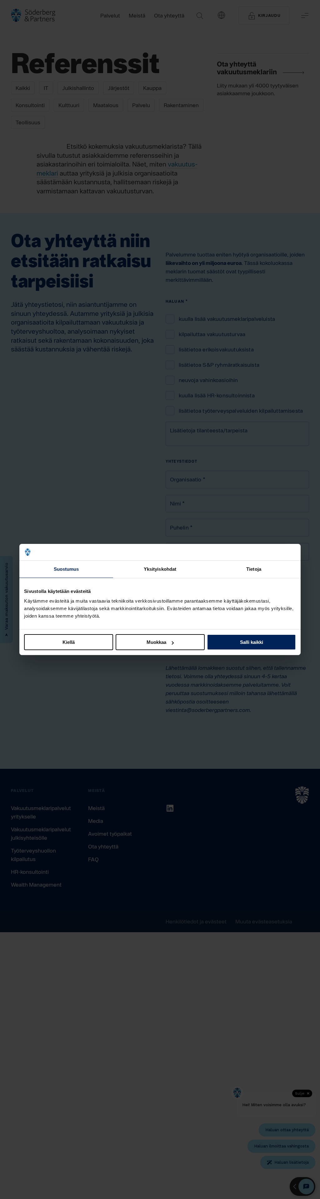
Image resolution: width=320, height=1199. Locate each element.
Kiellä (68, 642)
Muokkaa (156, 642)
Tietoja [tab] (253, 568)
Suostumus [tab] (66, 568)
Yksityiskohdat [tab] (160, 568)
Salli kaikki (251, 642)
